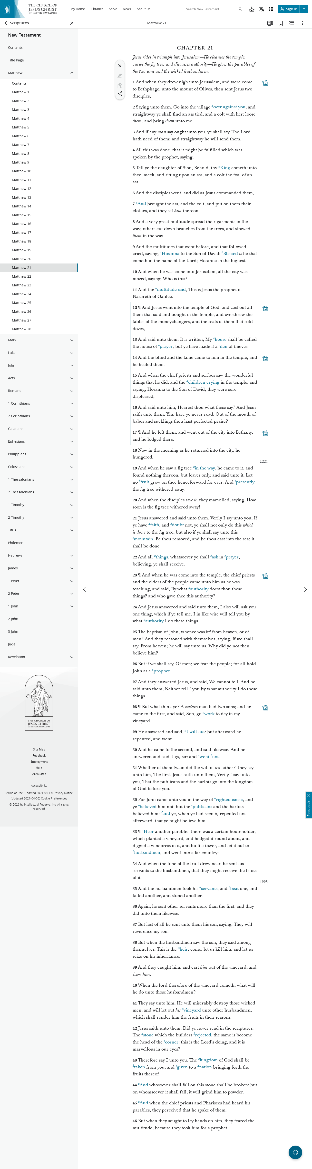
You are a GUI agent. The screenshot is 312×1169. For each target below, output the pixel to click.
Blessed (230, 254)
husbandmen (147, 853)
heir (184, 949)
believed (148, 807)
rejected (203, 1035)
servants (209, 889)
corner (171, 1042)
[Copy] (120, 86)
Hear (149, 831)
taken (139, 1067)
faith (154, 525)
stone (148, 1035)
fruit (144, 482)
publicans (202, 807)
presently (245, 482)
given (182, 1067)
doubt (178, 525)
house (220, 339)
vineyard (192, 1010)
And (141, 204)
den (223, 346)
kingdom (209, 1060)
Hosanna (170, 254)
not (215, 757)
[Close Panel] (72, 23)
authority (199, 589)
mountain (143, 539)
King (225, 168)
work (209, 714)
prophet (162, 671)
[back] (6, 23)
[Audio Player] (295, 1152)
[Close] (120, 66)
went (204, 757)
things (162, 557)
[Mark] (120, 76)
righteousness (229, 800)
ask (215, 557)
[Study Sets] (270, 23)
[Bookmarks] (281, 23)
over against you (229, 107)
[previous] (85, 589)
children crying (203, 382)
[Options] (302, 23)
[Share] (120, 93)
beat (234, 889)
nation (205, 1067)
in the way (205, 468)
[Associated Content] (265, 83)
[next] (305, 589)
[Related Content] (291, 23)
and (166, 814)
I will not (195, 732)
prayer (166, 346)
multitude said (171, 290)
